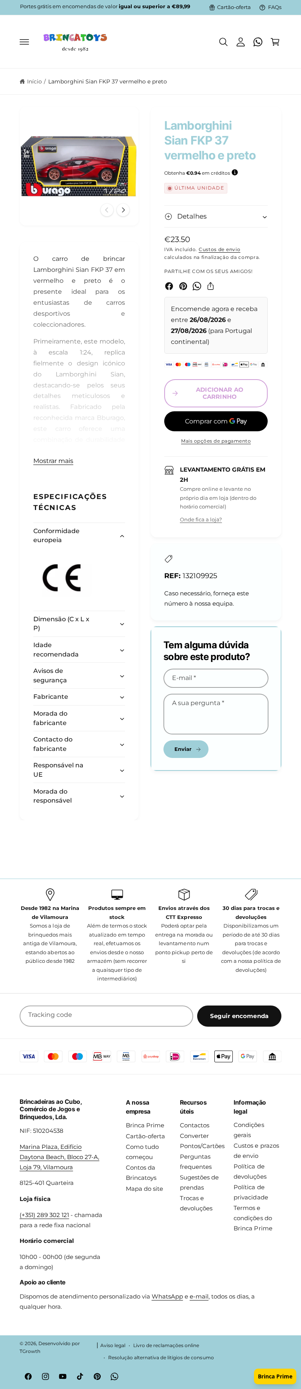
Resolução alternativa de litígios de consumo (161, 1357)
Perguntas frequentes (196, 1161)
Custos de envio (220, 249)
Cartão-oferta (234, 7)
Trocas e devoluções (196, 1203)
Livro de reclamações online (166, 1345)
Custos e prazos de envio (256, 1150)
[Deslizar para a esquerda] (107, 210)
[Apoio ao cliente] (258, 42)
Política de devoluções (250, 1171)
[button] (24, 42)
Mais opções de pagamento (216, 441)
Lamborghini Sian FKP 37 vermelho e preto (107, 81)
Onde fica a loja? (201, 519)
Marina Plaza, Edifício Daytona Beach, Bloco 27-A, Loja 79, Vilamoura (59, 1157)
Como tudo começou (142, 1152)
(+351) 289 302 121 (44, 1215)
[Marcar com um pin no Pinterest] (183, 286)
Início (34, 81)
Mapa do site (144, 1188)
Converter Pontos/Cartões (202, 1141)
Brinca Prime (145, 1125)
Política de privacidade (251, 1192)
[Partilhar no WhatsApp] (197, 286)
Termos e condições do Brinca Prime (253, 1218)
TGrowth (30, 1351)
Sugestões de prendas (199, 1182)
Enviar (183, 749)
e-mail (199, 1296)
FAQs (274, 7)
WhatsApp (167, 1296)
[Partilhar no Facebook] (169, 286)
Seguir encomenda (239, 1016)
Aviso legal (112, 1345)
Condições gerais (249, 1130)
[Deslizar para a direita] (123, 210)
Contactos (194, 1125)
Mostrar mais (53, 461)
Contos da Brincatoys (141, 1172)
